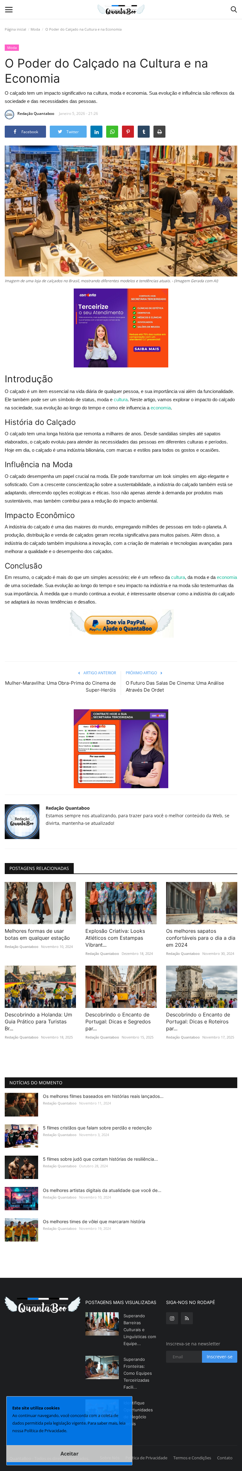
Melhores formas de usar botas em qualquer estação (37, 934)
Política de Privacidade (146, 1458)
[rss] (187, 1318)
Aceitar (69, 1453)
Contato (225, 1458)
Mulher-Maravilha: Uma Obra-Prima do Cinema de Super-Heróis (60, 686)
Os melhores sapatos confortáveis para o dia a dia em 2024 (200, 938)
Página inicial (15, 29)
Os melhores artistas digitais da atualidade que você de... (102, 1190)
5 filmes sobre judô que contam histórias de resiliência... (100, 1159)
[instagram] (172, 1318)
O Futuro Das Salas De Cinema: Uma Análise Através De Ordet (175, 686)
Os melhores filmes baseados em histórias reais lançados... (103, 1096)
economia (161, 407)
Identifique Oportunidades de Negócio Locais (138, 1413)
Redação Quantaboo (35, 113)
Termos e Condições (192, 1458)
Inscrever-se (220, 1357)
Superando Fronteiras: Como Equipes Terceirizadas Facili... (138, 1373)
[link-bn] (121, 328)
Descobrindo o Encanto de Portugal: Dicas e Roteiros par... (198, 1021)
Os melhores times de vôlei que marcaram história (94, 1221)
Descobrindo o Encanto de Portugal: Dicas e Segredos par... (118, 1021)
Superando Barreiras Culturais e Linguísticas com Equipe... (140, 1329)
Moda (35, 29)
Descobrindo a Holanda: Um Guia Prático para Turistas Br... (38, 1021)
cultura (121, 399)
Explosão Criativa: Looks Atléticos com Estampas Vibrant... (115, 938)
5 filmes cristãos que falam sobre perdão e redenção (97, 1127)
